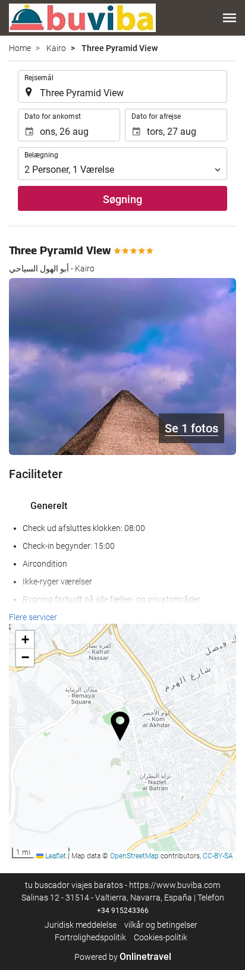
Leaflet (54, 856)
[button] (229, 17)
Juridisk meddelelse (81, 925)
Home (20, 48)
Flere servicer (33, 617)
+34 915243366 (123, 910)
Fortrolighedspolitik (90, 937)
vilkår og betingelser (160, 925)
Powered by (122, 957)
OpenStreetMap (134, 856)
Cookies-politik (160, 937)
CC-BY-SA (218, 856)
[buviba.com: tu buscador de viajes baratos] (82, 18)
